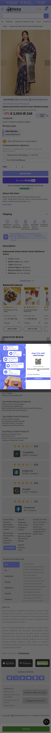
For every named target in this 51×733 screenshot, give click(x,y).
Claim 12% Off (38, 378)
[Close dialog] (50, 345)
